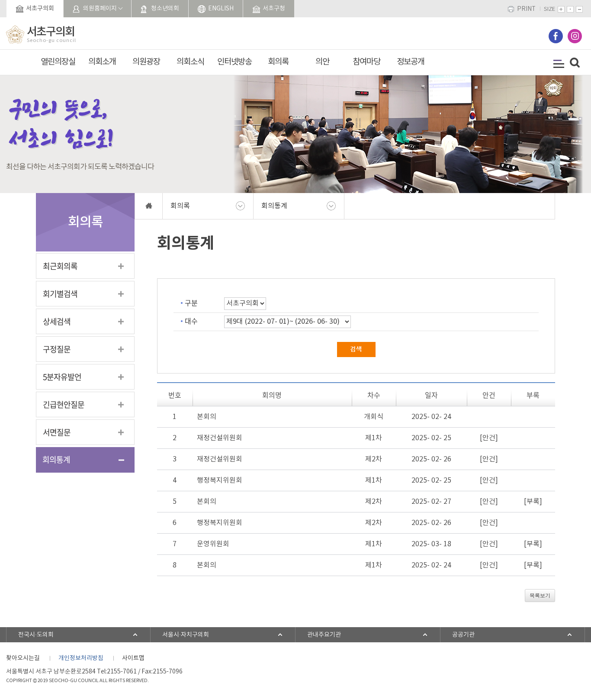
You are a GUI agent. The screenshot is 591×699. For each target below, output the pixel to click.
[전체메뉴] (558, 64)
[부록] (533, 502)
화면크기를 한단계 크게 (561, 9)
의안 (322, 62)
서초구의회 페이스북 (556, 36)
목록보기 (540, 596)
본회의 (206, 417)
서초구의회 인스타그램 (575, 36)
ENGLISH (221, 8)
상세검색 (57, 321)
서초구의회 (40, 8)
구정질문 (57, 349)
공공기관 (463, 634)
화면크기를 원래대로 (570, 9)
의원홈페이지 (100, 8)
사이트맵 (133, 658)
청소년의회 (165, 8)
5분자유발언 (62, 377)
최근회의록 (60, 266)
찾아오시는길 (23, 658)
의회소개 (102, 62)
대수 (191, 321)
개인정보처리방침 (80, 658)
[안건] (489, 438)
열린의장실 (58, 62)
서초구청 (274, 8)
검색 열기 (575, 63)
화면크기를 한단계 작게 (579, 9)
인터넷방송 (234, 62)
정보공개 (410, 62)
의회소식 (190, 62)
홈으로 (149, 206)
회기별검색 (60, 294)
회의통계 (56, 459)
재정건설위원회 (219, 438)
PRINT (526, 9)
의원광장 (146, 62)
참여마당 (366, 62)
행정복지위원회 (219, 480)
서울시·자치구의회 (185, 634)
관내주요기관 (324, 634)
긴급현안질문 (63, 404)
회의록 (278, 62)
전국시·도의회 (36, 634)
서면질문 (57, 432)
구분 (191, 302)
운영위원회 (213, 544)
